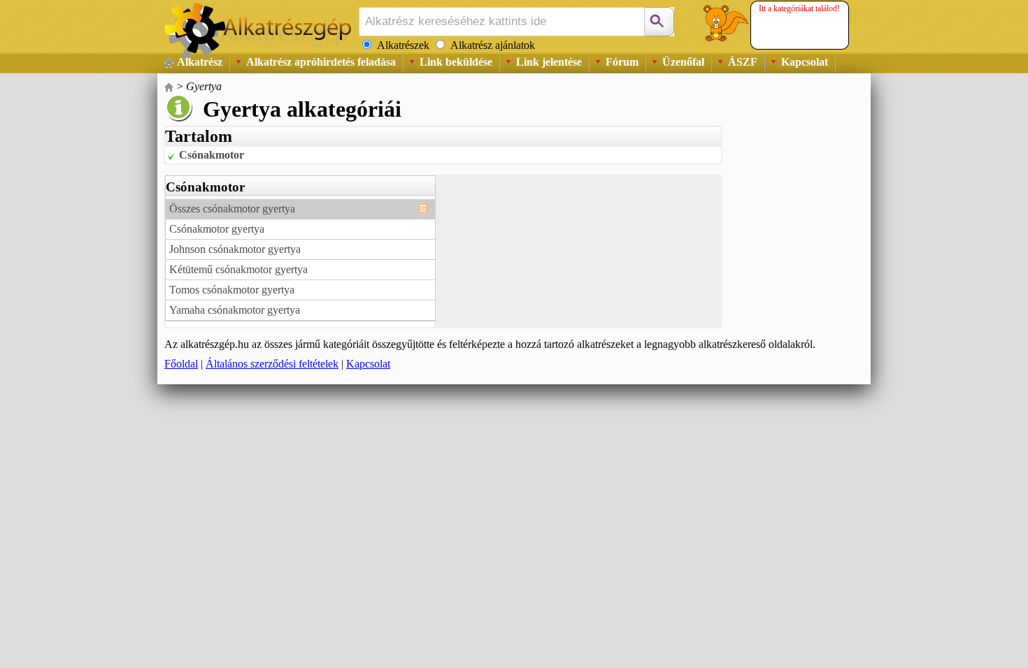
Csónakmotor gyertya (216, 229)
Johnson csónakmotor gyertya (235, 249)
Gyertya (204, 86)
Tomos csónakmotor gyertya (231, 290)
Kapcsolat (804, 62)
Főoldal (181, 364)
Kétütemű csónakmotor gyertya (238, 269)
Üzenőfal (683, 62)
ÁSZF (742, 62)
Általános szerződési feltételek (272, 364)
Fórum (622, 62)
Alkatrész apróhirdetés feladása (321, 62)
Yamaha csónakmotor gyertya (234, 310)
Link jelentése (549, 62)
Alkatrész (199, 62)
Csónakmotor (211, 155)
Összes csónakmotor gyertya (232, 209)
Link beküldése (456, 62)
